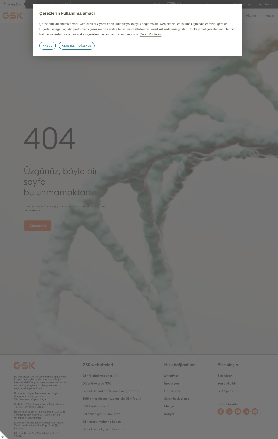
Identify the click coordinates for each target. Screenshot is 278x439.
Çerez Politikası (151, 34)
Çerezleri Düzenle (76, 45)
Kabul (47, 45)
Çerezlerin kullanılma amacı (67, 13)
